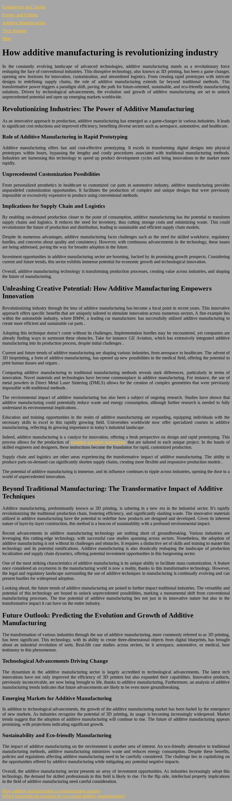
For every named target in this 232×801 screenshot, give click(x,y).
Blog (6, 38)
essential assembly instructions (98, 442)
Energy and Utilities (20, 14)
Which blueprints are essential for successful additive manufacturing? (63, 796)
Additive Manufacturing (23, 22)
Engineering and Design (24, 7)
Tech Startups (14, 30)
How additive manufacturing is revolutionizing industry (51, 791)
